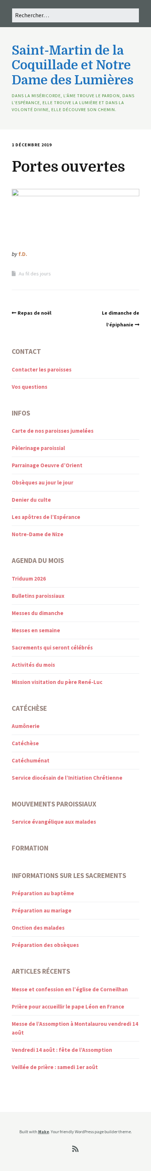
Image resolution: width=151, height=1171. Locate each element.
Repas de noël (34, 313)
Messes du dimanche (37, 613)
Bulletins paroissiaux (38, 595)
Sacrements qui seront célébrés (52, 647)
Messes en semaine (36, 630)
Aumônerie (26, 725)
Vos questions (29, 386)
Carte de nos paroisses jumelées (52, 430)
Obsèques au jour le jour (42, 482)
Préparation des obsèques (45, 944)
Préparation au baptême (43, 893)
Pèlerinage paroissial (38, 447)
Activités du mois (33, 664)
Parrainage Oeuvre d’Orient (47, 465)
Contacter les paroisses (41, 369)
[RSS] (75, 1149)
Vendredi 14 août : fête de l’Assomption (62, 1049)
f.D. (22, 253)
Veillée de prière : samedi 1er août (55, 1067)
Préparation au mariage (41, 910)
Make (43, 1131)
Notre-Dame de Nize (37, 534)
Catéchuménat (30, 760)
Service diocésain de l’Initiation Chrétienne (67, 777)
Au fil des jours (35, 273)
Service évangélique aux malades (54, 821)
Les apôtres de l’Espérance (46, 516)
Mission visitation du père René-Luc (57, 681)
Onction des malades (38, 927)
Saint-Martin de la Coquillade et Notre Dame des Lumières (72, 65)
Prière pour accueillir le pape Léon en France (68, 1006)
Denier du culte (31, 499)
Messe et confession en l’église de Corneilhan (70, 989)
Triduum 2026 (29, 578)
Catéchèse (25, 743)
